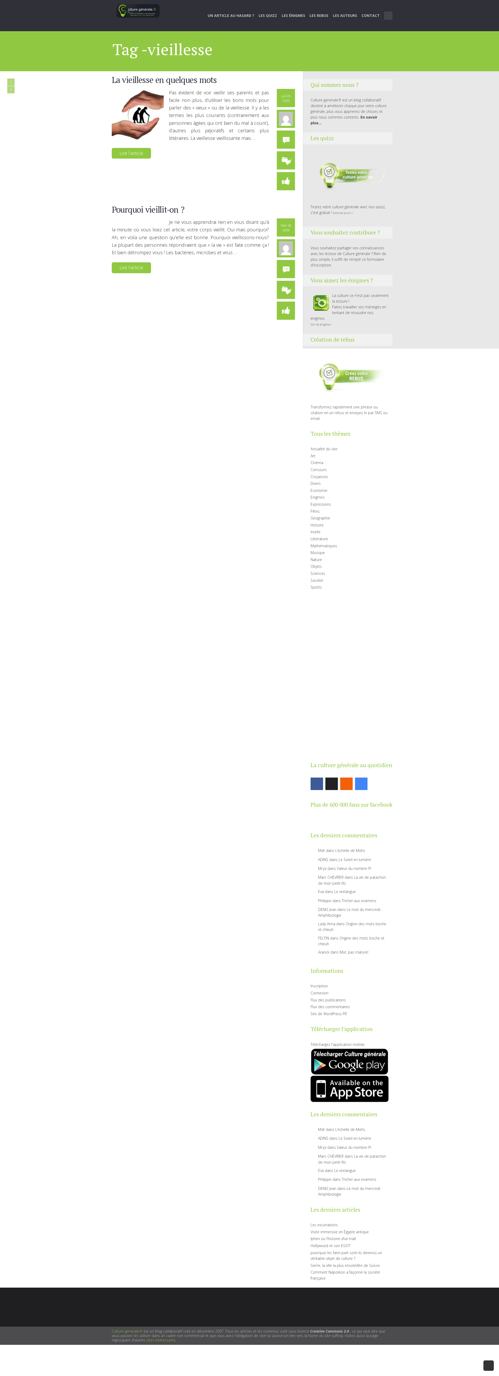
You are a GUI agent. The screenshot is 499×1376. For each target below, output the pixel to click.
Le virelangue (345, 891)
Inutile (315, 531)
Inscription (319, 985)
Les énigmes (293, 15)
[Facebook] (317, 784)
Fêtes (315, 511)
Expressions (321, 504)
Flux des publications (328, 999)
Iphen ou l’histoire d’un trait (333, 1238)
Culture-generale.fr (127, 1331)
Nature (316, 559)
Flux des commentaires (330, 1006)
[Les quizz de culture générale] (350, 176)
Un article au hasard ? (231, 15)
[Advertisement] (350, 675)
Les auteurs (345, 15)
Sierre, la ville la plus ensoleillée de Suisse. (345, 1265)
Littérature (319, 538)
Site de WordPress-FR (329, 1013)
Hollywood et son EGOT (330, 1245)
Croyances (319, 476)
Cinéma (317, 462)
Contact (371, 15)
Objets (316, 566)
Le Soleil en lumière (355, 859)
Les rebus (319, 15)
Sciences (318, 573)
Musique (318, 552)
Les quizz (268, 15)
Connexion (320, 992)
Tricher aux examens (359, 900)
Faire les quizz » (343, 213)
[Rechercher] (388, 15)
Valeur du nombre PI (354, 868)
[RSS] (346, 784)
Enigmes (318, 497)
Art (313, 455)
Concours (319, 469)
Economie (319, 490)
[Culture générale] (138, 10)
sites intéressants (161, 1340)
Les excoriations (324, 1224)
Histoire (317, 525)
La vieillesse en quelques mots (164, 79)
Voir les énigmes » (321, 324)
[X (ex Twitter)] (331, 784)
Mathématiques (324, 545)
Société (317, 580)
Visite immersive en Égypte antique (340, 1231)
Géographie (320, 518)
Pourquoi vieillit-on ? (148, 209)
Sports (316, 587)
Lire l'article (131, 153)
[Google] (361, 784)
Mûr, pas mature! (354, 952)
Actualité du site (324, 448)
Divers (316, 483)
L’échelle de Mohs (350, 850)
